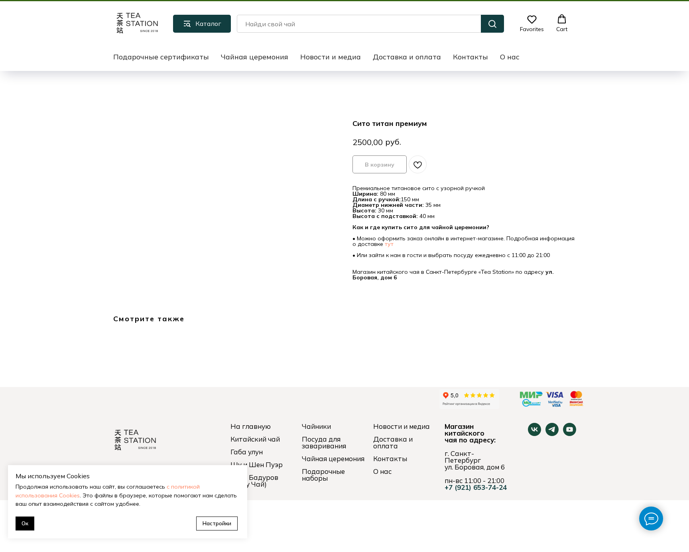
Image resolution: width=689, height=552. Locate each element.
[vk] (534, 433)
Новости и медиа (330, 56)
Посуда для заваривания (324, 442)
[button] (532, 23)
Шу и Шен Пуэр (256, 464)
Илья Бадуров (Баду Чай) (254, 480)
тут (389, 244)
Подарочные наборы (323, 474)
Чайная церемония (254, 56)
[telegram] (552, 433)
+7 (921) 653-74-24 (476, 487)
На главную (250, 426)
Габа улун (246, 451)
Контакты (470, 56)
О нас (510, 56)
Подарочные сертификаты (161, 56)
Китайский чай (255, 439)
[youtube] (569, 433)
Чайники (316, 426)
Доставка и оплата (407, 56)
